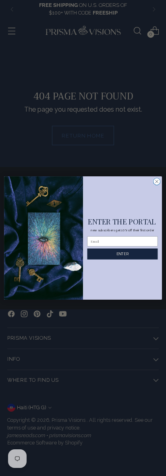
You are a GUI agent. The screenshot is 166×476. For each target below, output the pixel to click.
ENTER (122, 254)
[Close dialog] (156, 181)
